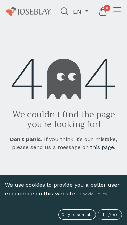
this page (102, 147)
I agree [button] (110, 214)
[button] (64, 11)
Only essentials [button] (77, 214)
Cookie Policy (93, 194)
